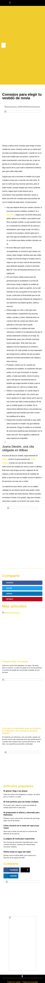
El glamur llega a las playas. (15, 661)
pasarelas (11, 215)
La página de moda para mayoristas (18, 839)
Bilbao (5, 459)
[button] (3, 45)
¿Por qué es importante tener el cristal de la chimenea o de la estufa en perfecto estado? (21, 730)
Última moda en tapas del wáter (17, 852)
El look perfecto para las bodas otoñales (20, 802)
